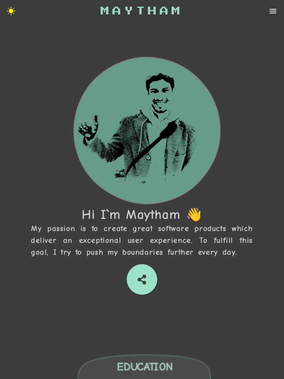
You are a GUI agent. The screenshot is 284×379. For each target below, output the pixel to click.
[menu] (11, 11)
